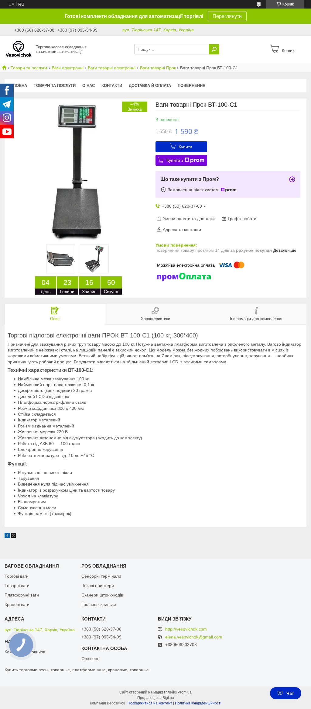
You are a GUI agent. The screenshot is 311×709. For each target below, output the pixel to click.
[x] (13, 536)
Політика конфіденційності (198, 703)
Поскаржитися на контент (150, 703)
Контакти (111, 85)
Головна (17, 85)
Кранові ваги (17, 604)
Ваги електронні (68, 67)
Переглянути (227, 16)
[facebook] (7, 536)
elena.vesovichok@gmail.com (193, 637)
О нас (88, 85)
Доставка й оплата (150, 85)
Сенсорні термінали (101, 576)
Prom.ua (185, 692)
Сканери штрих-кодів (102, 595)
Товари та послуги (29, 67)
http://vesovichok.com (186, 629)
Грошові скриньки (98, 604)
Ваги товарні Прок (158, 67)
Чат (290, 693)
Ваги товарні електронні (111, 67)
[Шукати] (214, 49)
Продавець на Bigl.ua (155, 698)
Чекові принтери (97, 585)
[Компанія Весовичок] (18, 49)
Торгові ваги (17, 576)
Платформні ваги (22, 595)
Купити (185, 146)
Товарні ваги (17, 585)
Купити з (174, 160)
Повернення (191, 85)
